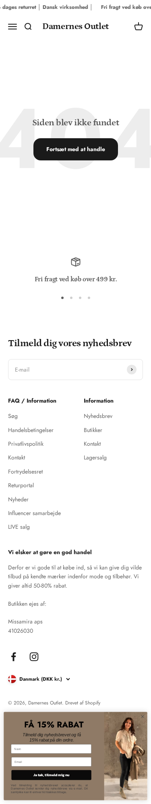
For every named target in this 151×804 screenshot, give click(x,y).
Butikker (93, 430)
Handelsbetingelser (31, 430)
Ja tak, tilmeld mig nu (51, 775)
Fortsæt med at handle (75, 149)
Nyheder (18, 499)
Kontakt (16, 457)
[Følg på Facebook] (13, 656)
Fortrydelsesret (25, 471)
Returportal (21, 485)
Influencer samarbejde (34, 513)
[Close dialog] (142, 716)
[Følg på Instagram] (34, 656)
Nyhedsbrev (98, 416)
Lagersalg (95, 457)
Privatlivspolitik (25, 444)
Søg (13, 416)
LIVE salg (19, 527)
